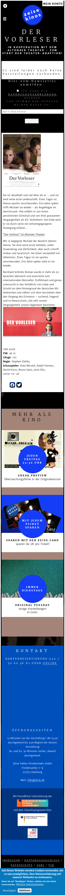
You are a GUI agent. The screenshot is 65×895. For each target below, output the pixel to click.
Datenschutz (22, 865)
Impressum (11, 860)
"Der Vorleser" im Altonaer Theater (24, 234)
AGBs (41, 865)
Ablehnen (24, 890)
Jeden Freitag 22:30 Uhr (32, 459)
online (50, 663)
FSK (51, 865)
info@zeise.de (35, 780)
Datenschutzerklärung (32, 94)
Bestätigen (9, 890)
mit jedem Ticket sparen (32, 524)
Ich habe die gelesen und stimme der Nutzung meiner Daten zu (32, 98)
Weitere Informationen (30, 884)
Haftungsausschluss (42, 860)
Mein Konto (53, 3)
